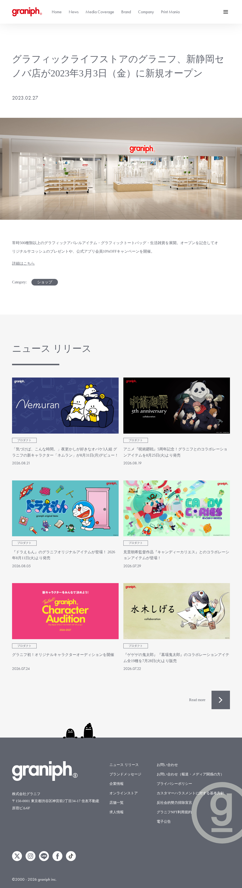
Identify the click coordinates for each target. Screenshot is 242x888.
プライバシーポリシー (174, 784)
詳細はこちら (23, 263)
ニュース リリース (124, 765)
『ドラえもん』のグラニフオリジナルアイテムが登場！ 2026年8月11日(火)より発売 (63, 555)
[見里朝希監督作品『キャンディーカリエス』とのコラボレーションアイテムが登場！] (176, 508)
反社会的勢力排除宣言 (174, 802)
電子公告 (164, 821)
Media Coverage (100, 11)
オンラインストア (123, 793)
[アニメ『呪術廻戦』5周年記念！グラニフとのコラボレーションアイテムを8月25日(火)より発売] (176, 406)
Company (146, 11)
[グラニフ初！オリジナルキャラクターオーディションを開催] (65, 611)
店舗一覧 (116, 802)
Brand (126, 11)
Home (57, 11)
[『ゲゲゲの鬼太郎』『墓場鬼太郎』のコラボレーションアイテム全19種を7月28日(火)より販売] (176, 611)
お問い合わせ (167, 765)
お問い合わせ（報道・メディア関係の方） (190, 774)
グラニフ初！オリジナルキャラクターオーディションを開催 (63, 655)
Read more (197, 700)
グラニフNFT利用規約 (174, 812)
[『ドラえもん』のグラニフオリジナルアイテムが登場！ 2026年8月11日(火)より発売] (65, 508)
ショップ (44, 282)
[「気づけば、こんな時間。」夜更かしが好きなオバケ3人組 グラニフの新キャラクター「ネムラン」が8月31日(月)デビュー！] (65, 406)
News (73, 11)
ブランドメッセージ (125, 774)
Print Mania (170, 11)
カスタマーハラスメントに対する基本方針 (190, 793)
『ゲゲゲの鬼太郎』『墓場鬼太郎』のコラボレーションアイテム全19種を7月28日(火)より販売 (176, 658)
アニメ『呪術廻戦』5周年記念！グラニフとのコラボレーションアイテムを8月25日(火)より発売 (175, 452)
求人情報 (116, 812)
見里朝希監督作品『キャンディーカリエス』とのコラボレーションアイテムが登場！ (176, 555)
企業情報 (116, 784)
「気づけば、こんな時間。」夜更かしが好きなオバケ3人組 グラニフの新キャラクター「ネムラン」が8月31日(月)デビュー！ (65, 452)
